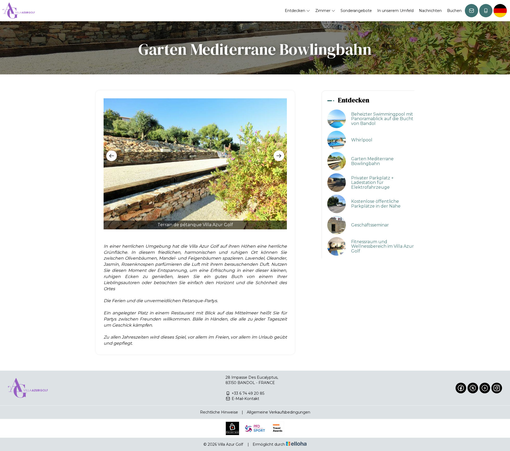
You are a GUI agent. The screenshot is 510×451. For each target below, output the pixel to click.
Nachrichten (430, 10)
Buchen (454, 10)
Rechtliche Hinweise (219, 412)
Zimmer (323, 10)
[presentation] (111, 155)
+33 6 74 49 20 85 (248, 393)
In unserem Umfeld (395, 10)
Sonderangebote (356, 10)
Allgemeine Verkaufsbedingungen (278, 412)
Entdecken (295, 10)
